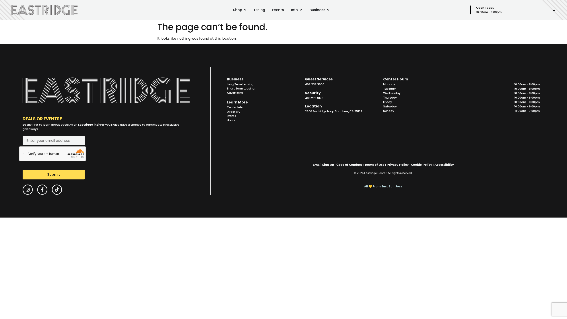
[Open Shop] (245, 10)
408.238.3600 (314, 84)
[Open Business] (328, 10)
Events (231, 116)
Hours (231, 120)
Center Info (235, 107)
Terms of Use (374, 164)
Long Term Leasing (240, 84)
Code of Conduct (349, 164)
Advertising (235, 93)
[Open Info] (301, 10)
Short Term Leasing (240, 88)
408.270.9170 (314, 98)
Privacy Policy (398, 164)
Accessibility (444, 164)
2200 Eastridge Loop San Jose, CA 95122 (333, 111)
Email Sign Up (323, 164)
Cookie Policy (421, 164)
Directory (233, 112)
